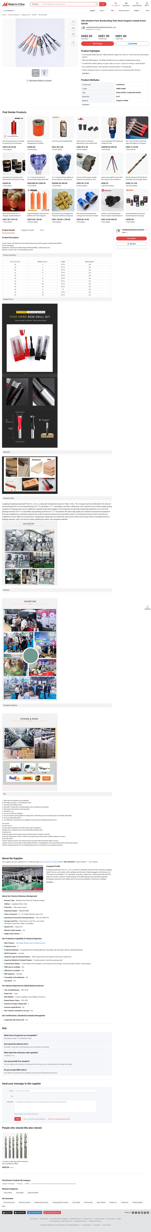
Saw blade (19, 943)
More (4, 1206)
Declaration (97, 1225)
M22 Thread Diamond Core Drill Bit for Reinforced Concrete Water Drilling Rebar (13, 142)
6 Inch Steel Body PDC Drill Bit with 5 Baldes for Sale (112, 142)
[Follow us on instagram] (139, 1212)
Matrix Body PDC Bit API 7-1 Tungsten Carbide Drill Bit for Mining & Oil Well (12, 215)
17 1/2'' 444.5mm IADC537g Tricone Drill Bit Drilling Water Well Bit (37, 178)
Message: (10, 1102)
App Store (7, 1212)
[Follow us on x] (136, 1212)
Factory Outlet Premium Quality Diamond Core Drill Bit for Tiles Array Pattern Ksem (87, 178)
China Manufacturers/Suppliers (59, 1218)
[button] (97, 4)
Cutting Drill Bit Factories (60, 1202)
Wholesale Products (75, 1218)
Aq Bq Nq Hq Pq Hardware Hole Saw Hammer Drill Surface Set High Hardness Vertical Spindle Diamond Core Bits (14, 178)
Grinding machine (39, 943)
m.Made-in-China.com (80, 1221)
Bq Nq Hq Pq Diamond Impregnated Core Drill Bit (35, 142)
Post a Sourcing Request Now (59, 1119)
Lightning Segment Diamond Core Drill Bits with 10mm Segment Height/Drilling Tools (38, 215)
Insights (119, 1218)
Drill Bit (34, 15)
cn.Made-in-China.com (95, 1221)
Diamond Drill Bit (33, 1193)
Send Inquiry (97, 44)
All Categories (9, 10)
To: (12, 1096)
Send (17, 1119)
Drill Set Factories (24, 1202)
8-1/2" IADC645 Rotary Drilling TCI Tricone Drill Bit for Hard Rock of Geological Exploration (62, 178)
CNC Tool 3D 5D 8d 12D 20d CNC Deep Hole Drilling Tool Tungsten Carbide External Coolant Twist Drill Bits (137, 142)
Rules (147, 10)
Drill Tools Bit (88, 1202)
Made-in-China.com (66, 1221)
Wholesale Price (87, 1218)
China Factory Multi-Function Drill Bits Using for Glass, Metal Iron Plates (111, 178)
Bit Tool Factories (9, 1202)
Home (4, 15)
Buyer (102, 10)
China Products (44, 1218)
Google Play (20, 1212)
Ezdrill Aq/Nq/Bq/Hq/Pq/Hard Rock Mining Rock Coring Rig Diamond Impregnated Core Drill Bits (136, 215)
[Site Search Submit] (102, 4)
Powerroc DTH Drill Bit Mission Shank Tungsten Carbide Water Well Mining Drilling (112, 215)
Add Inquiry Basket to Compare (40, 80)
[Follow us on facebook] (133, 1212)
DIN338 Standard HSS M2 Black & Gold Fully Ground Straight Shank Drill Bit (136, 178)
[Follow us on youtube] (142, 1212)
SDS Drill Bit (20, 1193)
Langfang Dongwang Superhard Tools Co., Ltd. (101, 27)
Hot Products (33, 1218)
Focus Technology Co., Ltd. (61, 1225)
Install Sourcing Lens (53, 1212)
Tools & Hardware (13, 15)
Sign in (147, 5)
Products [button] (35, 4)
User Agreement (86, 1225)
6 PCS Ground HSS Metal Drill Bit (62, 141)
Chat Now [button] (133, 44)
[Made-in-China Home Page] (13, 4)
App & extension (124, 10)
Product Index (110, 1218)
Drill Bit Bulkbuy (137, 1202)
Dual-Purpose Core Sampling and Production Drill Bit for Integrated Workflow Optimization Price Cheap (63, 215)
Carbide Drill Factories (41, 1202)
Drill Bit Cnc (113, 1202)
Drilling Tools (26, 15)
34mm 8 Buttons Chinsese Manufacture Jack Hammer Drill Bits (87, 142)
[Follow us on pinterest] (145, 1212)
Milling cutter (28, 943)
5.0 (124, 232)
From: (11, 1091)
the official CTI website (50, 862)
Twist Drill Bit (8, 1193)
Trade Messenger (34, 1212)
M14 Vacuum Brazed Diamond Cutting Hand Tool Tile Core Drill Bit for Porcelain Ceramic (88, 215)
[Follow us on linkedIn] (148, 1212)
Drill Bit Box (124, 1202)
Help (112, 10)
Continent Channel (99, 1218)
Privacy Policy (107, 1225)
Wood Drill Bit (43, 15)
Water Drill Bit (101, 1202)
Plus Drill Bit (76, 1202)
